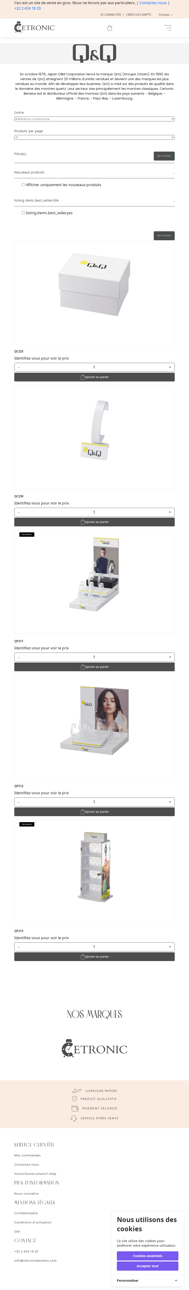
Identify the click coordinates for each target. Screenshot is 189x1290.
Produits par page (28, 131)
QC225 (18, 351)
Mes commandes (27, 1155)
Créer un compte (138, 15)
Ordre (19, 112)
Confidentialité (26, 1213)
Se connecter (110, 15)
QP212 (18, 786)
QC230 (18, 496)
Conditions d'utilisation (33, 1222)
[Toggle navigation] (168, 28)
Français (164, 15)
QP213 (18, 931)
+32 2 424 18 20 (27, 8)
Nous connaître (26, 1193)
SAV (17, 1231)
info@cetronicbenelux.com (35, 1260)
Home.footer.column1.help (35, 1174)
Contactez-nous (153, 2)
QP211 (18, 641)
